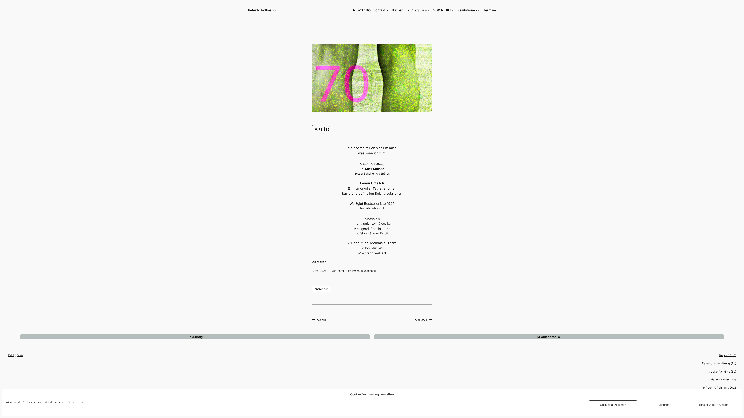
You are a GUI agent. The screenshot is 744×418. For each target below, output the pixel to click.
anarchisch (321, 288)
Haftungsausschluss (723, 379)
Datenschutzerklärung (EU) (719, 363)
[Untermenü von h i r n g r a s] (429, 10)
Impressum (727, 355)
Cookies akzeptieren (613, 404)
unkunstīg (369, 270)
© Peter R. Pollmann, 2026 (719, 387)
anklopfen (548, 337)
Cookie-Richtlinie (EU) (722, 371)
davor (321, 319)
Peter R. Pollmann (262, 10)
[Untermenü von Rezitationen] (479, 10)
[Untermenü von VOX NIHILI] (453, 10)
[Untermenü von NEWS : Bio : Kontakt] (387, 10)
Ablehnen (663, 404)
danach (421, 319)
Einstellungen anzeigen (713, 404)
